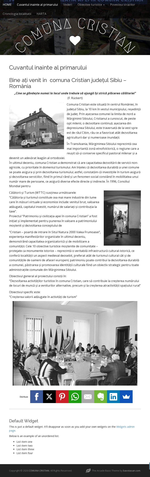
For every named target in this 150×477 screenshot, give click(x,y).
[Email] (87, 396)
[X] (49, 396)
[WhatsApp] (75, 396)
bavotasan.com (131, 470)
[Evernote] (100, 396)
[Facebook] (36, 396)
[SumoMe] (126, 396)
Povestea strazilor (122, 5)
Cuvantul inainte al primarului (37, 5)
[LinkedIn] (113, 396)
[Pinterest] (62, 396)
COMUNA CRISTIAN (39, 470)
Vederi (67, 5)
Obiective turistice (90, 5)
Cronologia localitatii (17, 14)
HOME (7, 5)
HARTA (41, 14)
